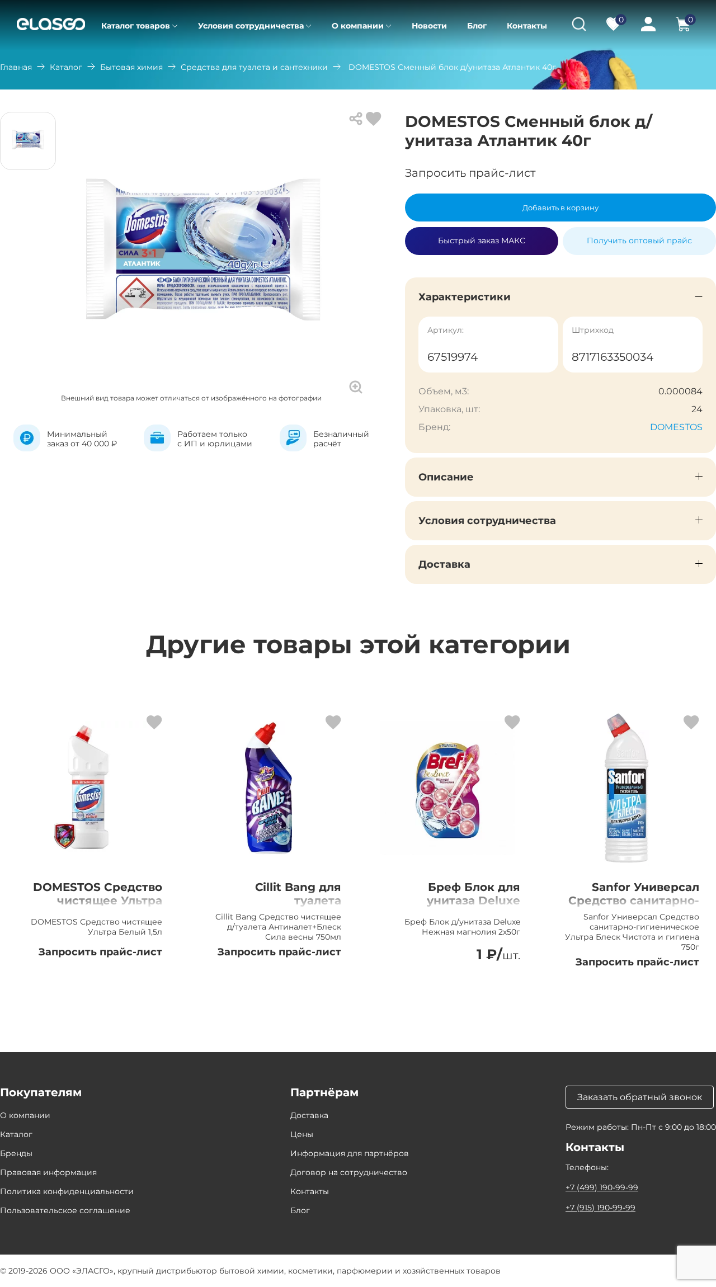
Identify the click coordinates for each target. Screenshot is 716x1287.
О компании (358, 26)
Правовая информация (48, 1172)
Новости (429, 26)
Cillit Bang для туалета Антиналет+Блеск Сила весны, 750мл (283, 907)
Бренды (16, 1153)
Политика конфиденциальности (67, 1191)
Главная (16, 67)
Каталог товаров (135, 26)
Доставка (309, 1115)
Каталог (66, 67)
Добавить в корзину (560, 207)
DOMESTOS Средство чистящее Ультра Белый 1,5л (97, 900)
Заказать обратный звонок (639, 1097)
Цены (301, 1134)
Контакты (527, 26)
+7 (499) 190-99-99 (602, 1187)
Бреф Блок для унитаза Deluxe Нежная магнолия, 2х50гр (463, 907)
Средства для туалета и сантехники (254, 67)
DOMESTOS (676, 427)
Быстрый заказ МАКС (481, 236)
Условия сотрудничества (251, 26)
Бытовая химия (131, 67)
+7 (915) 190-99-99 (600, 1208)
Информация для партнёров (349, 1153)
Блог (477, 26)
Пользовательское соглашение (65, 1210)
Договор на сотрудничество (348, 1172)
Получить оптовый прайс (639, 240)
